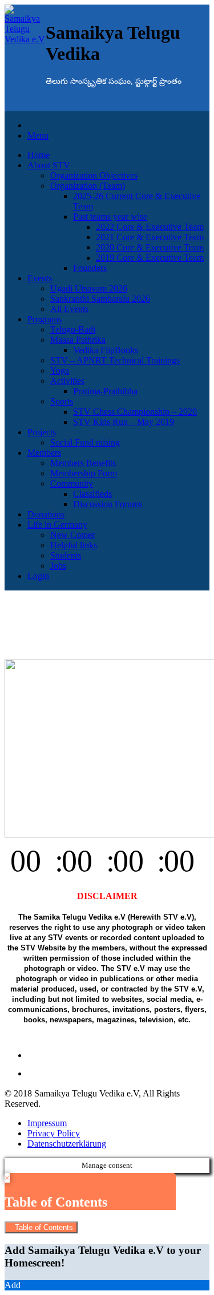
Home (38, 155)
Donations (45, 514)
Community (71, 483)
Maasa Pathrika (78, 340)
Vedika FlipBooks (105, 350)
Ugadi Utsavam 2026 (88, 288)
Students (65, 555)
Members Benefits (83, 463)
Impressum (47, 1123)
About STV (48, 165)
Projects (41, 432)
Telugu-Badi (72, 329)
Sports (61, 401)
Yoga (59, 370)
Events (39, 278)
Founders (90, 268)
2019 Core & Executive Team (150, 257)
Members (44, 453)
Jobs (58, 565)
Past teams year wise (110, 216)
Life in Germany (57, 524)
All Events (69, 309)
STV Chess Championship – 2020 (135, 411)
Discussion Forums (107, 504)
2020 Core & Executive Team (150, 247)
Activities (67, 381)
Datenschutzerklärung (66, 1143)
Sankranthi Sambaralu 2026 (100, 298)
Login (38, 576)
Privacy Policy (53, 1133)
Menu (38, 135)
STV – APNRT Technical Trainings (115, 360)
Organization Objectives (94, 175)
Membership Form (83, 473)
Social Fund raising (85, 442)
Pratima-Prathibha (105, 391)
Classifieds (92, 494)
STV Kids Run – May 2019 (123, 422)
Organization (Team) (87, 186)
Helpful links (73, 545)
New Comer (72, 535)
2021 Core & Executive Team (150, 237)
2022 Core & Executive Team (150, 227)
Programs (44, 319)
